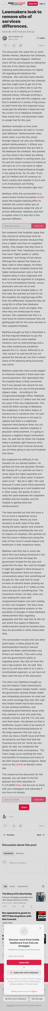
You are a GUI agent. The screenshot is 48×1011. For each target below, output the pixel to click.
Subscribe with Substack (26, 972)
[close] (40, 928)
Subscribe (24, 962)
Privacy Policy (32, 984)
